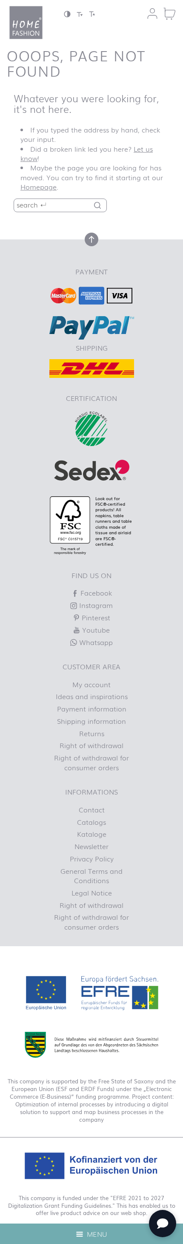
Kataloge (91, 834)
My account (91, 684)
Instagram (95, 605)
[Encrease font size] (92, 13)
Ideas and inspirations (92, 696)
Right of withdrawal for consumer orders (91, 762)
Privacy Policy (92, 858)
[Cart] (169, 13)
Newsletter (91, 846)
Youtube (95, 630)
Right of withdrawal (91, 745)
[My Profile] (152, 13)
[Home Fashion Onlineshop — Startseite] (26, 23)
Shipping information (91, 721)
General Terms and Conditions (91, 875)
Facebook (95, 592)
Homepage (38, 186)
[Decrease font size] (79, 13)
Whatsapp (95, 642)
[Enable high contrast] (67, 13)
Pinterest (95, 617)
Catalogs (91, 822)
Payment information (91, 708)
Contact (92, 809)
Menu (96, 1234)
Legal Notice (91, 892)
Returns (91, 733)
